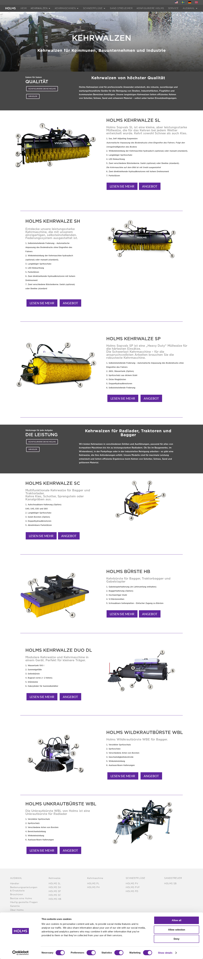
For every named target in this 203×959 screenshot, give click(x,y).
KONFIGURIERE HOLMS (150, 8)
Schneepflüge (93, 8)
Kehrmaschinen (65, 8)
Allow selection (176, 929)
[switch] (91, 952)
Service (173, 8)
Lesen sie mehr (122, 186)
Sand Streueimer (121, 8)
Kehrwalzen (39, 8)
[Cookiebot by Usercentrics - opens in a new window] (20, 952)
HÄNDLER (32, 96)
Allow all (176, 920)
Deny (176, 938)
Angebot (149, 186)
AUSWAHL (189, 8)
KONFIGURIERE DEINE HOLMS (42, 88)
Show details (165, 952)
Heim (24, 8)
